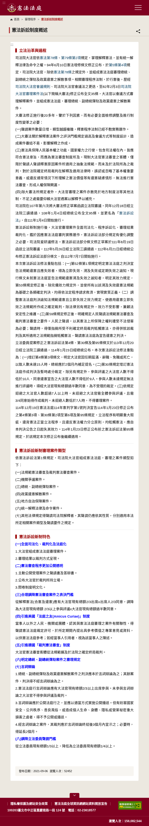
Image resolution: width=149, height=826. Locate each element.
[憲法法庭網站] (24, 8)
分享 (138, 31)
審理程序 (30, 19)
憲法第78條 (49, 58)
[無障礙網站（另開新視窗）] (130, 807)
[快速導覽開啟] (74, 795)
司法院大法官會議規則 (32, 87)
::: (4, 3)
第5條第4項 (118, 65)
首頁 (16, 19)
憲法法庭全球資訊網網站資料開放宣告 (81, 803)
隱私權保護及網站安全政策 (29, 803)
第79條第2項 (71, 58)
